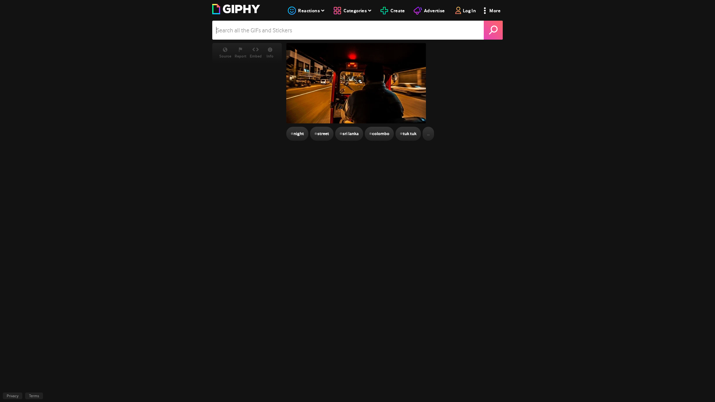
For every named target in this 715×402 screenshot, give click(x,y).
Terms (34, 396)
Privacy (12, 396)
